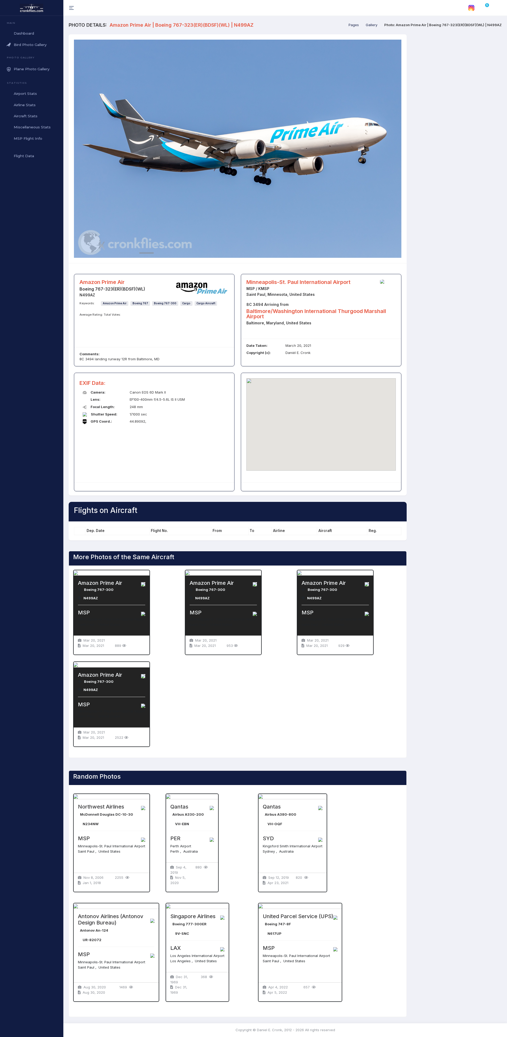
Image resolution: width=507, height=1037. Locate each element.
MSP (84, 612)
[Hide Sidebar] (71, 7)
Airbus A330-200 (188, 814)
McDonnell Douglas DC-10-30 (106, 814)
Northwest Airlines (101, 807)
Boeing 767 (140, 303)
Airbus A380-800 (280, 814)
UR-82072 (92, 940)
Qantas (179, 807)
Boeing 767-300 (165, 303)
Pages (354, 25)
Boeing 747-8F (278, 924)
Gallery (371, 25)
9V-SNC (182, 933)
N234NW (90, 824)
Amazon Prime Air (114, 303)
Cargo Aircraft (205, 303)
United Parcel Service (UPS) (298, 916)
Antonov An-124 (94, 930)
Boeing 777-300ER (189, 924)
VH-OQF (274, 824)
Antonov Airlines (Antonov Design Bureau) (110, 919)
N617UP (274, 933)
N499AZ (90, 598)
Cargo (186, 303)
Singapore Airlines (192, 916)
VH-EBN (182, 824)
